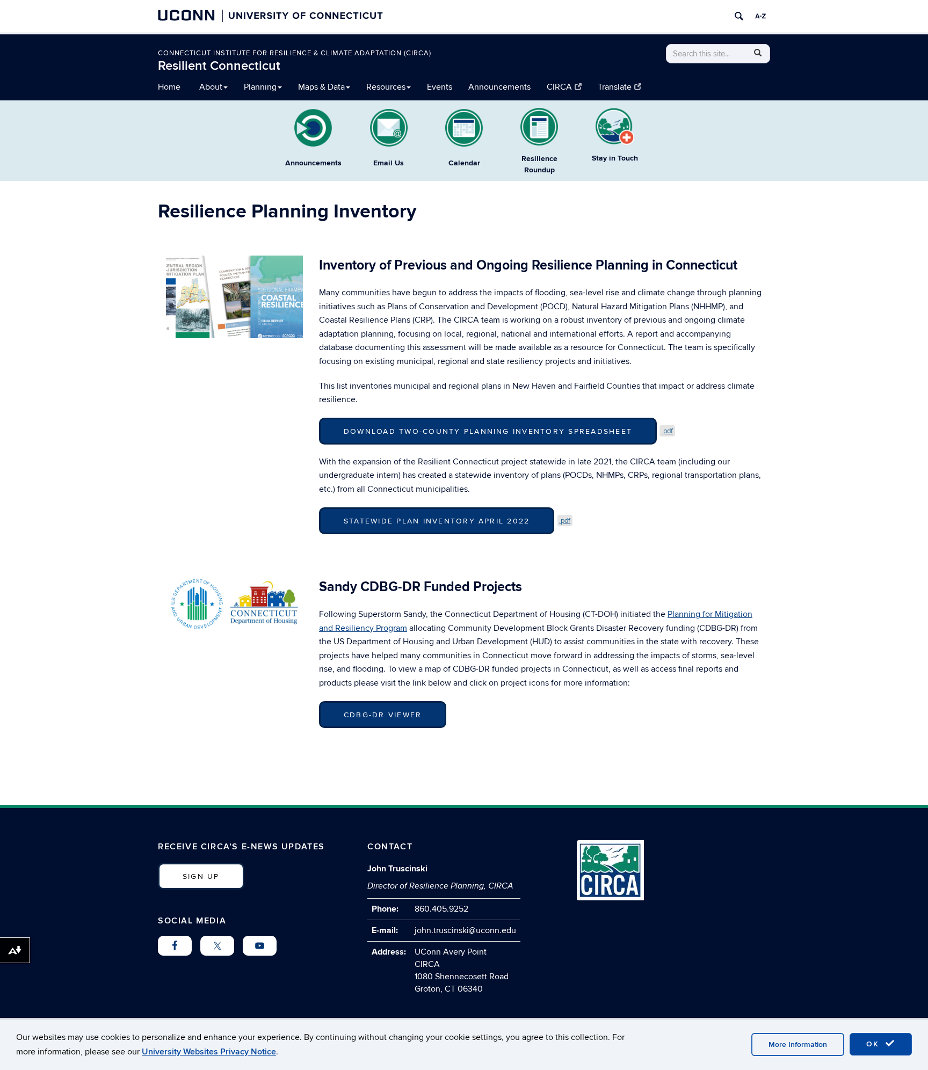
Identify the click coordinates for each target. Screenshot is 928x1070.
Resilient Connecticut (219, 66)
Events (439, 87)
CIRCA (559, 87)
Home (169, 87)
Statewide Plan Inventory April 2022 (437, 521)
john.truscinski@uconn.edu (465, 930)
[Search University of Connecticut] (739, 16)
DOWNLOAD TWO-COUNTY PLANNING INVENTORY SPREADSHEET (488, 431)
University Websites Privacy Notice (209, 1051)
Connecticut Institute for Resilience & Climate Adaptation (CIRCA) (294, 53)
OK (874, 1044)
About (210, 87)
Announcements (499, 87)
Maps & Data (321, 87)
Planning (260, 87)
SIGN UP (201, 876)
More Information (798, 1044)
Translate (615, 87)
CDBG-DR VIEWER (383, 714)
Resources (385, 87)
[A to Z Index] (760, 16)
